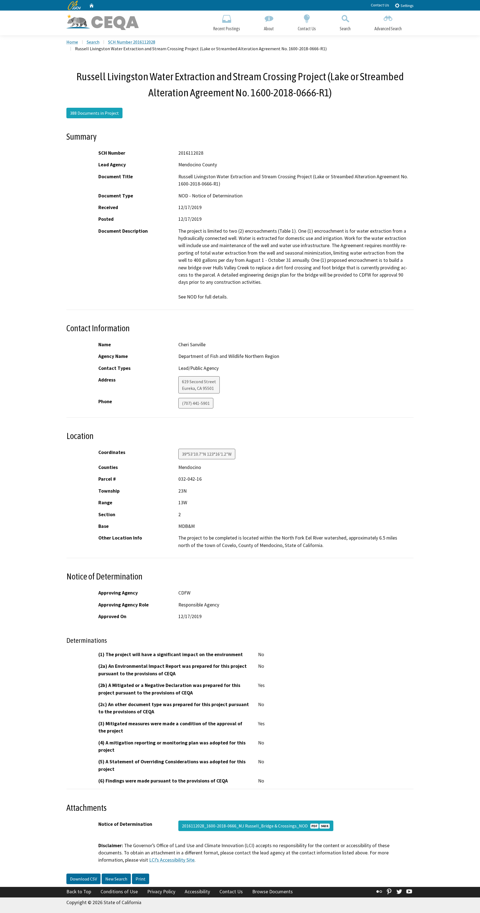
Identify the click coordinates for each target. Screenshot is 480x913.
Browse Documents (272, 892)
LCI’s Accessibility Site (171, 860)
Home (72, 42)
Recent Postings (226, 28)
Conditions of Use (119, 892)
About (269, 28)
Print (141, 879)
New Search (116, 879)
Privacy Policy (161, 892)
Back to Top (78, 892)
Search (345, 28)
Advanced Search (388, 28)
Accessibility (197, 892)
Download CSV (83, 879)
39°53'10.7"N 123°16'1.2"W (207, 454)
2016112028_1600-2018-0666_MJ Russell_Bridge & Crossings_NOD (255, 826)
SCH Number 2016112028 (131, 42)
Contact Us (380, 4)
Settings (406, 5)
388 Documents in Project (94, 113)
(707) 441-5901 (196, 403)
